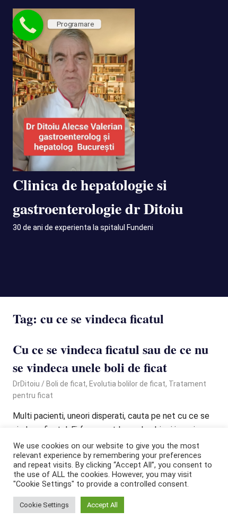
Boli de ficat (66, 384)
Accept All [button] (102, 505)
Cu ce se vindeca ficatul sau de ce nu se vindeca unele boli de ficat (110, 358)
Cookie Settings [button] (44, 505)
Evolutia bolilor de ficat (127, 384)
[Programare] (27, 25)
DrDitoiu (26, 384)
